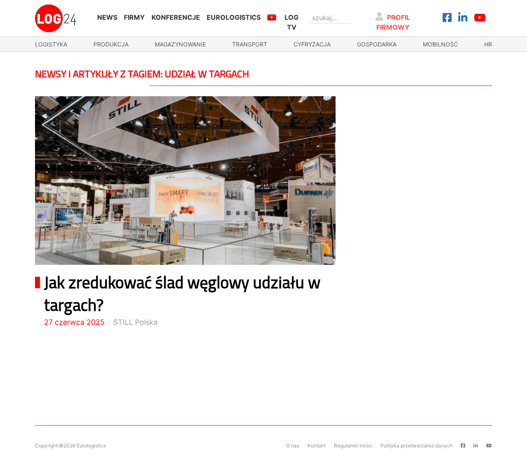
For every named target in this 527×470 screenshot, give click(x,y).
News (107, 17)
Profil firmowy (393, 22)
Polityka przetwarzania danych (416, 445)
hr (488, 44)
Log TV (291, 22)
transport (249, 44)
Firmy (134, 17)
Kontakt (317, 445)
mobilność (440, 44)
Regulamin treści (353, 445)
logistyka (51, 44)
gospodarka (376, 44)
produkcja (110, 44)
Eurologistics (234, 17)
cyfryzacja (312, 44)
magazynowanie (180, 44)
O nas (292, 445)
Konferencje (176, 17)
